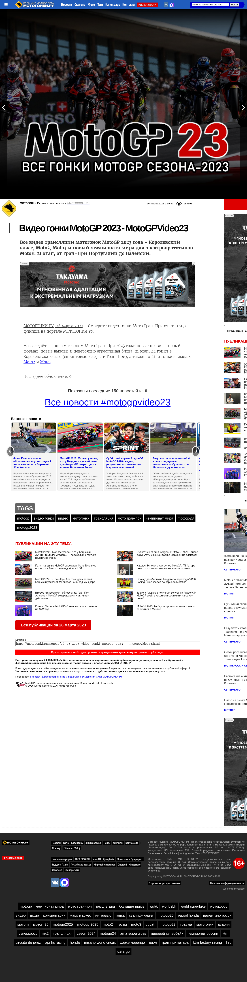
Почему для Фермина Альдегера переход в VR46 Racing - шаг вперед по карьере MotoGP (166, 580)
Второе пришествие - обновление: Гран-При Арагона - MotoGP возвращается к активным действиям (62, 595)
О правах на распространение (164, 883)
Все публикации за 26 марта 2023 (53, 625)
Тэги (100, 4)
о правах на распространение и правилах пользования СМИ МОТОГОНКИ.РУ (75, 676)
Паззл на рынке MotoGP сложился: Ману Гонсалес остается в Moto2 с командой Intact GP (65, 567)
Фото (91, 4)
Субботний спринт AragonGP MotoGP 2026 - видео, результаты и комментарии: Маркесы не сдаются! (168, 553)
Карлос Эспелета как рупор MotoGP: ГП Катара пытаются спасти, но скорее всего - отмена (166, 567)
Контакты (128, 4)
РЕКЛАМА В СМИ (147, 5)
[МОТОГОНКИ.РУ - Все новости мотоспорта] (35, 7)
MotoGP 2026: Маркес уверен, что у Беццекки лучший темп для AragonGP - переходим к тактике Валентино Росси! (65, 555)
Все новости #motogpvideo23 (108, 402)
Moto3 (46, 362)
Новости (66, 4)
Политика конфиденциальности (227, 883)
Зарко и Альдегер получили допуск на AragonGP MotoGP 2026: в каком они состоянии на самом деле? (166, 595)
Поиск (107, 843)
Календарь (112, 4)
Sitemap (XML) (72, 848)
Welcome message (234, 888)
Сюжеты (80, 4)
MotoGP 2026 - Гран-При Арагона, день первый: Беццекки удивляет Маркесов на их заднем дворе (65, 580)
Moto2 (29, 362)
